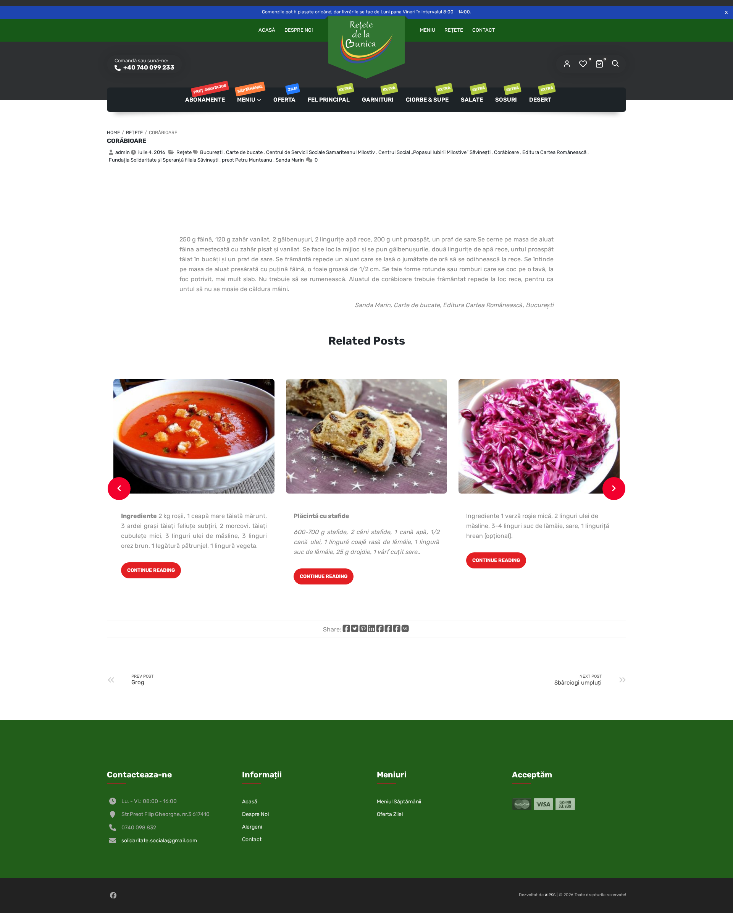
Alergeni (252, 827)
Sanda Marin (290, 160)
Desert (541, 95)
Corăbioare (126, 140)
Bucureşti (211, 152)
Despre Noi (298, 30)
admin (122, 152)
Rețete (453, 30)
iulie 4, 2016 (151, 152)
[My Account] (567, 64)
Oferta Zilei (390, 814)
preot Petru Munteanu (247, 160)
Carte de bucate (244, 152)
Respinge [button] (726, 12)
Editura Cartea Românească (554, 152)
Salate (472, 95)
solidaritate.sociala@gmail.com (159, 840)
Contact (483, 30)
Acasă (266, 30)
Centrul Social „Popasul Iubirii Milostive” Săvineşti (434, 152)
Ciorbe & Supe (428, 95)
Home (113, 132)
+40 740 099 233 (148, 67)
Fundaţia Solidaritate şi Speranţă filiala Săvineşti (163, 160)
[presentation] (119, 488)
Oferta (285, 95)
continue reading (151, 570)
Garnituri (378, 95)
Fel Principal (329, 95)
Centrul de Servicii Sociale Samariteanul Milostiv (320, 152)
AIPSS (550, 895)
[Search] (615, 64)
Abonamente (205, 95)
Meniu (427, 30)
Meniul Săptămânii (399, 801)
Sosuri (506, 95)
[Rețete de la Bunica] (366, 42)
